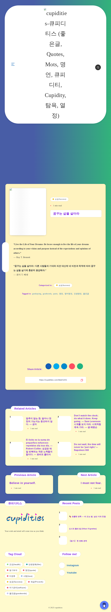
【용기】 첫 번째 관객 (78, 541)
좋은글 (86, 294)
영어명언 (68, 294)
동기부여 (13, 570)
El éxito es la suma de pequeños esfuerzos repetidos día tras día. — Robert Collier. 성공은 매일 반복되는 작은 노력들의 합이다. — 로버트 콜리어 (39, 447)
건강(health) (14, 564)
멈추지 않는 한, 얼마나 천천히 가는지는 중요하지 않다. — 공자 (39, 421)
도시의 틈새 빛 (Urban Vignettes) (83, 529)
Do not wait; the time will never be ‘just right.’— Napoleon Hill (87, 447)
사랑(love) (28, 576)
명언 (61, 294)
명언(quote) (30, 570)
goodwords (47, 294)
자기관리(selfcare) (17, 588)
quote (55, 294)
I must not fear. (91, 482)
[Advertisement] (55, 155)
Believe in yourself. (22, 482)
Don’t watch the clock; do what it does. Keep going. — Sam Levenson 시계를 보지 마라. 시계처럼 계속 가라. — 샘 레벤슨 (87, 421)
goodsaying (36, 294)
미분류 (12, 576)
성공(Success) (60, 199)
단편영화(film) (35, 564)
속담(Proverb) (37, 582)
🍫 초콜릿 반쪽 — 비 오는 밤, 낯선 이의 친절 (87, 517)
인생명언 (78, 294)
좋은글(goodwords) (18, 593)
